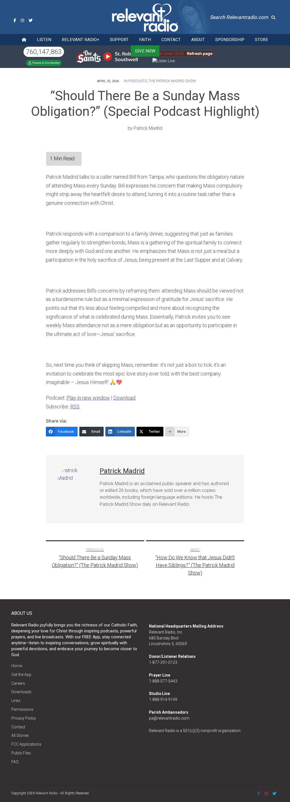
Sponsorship (229, 39)
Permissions (22, 709)
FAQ (15, 762)
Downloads (21, 692)
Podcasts (137, 81)
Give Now (145, 51)
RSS (75, 406)
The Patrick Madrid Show (172, 81)
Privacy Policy (23, 718)
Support (119, 39)
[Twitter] (30, 20)
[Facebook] (14, 20)
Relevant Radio (46, 793)
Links (15, 700)
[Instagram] (22, 20)
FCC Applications (26, 744)
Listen (44, 39)
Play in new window (88, 398)
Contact (171, 39)
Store (261, 39)
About (198, 39)
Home (16, 666)
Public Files (21, 753)
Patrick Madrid (148, 128)
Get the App (21, 674)
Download (124, 398)
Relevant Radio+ (80, 39)
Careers (18, 683)
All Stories (20, 735)
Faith (145, 39)
